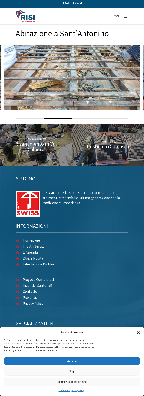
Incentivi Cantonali (37, 286)
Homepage (31, 240)
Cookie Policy (64, 390)
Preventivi (30, 298)
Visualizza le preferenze (72, 381)
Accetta (72, 361)
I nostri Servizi (33, 246)
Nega (72, 371)
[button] (138, 333)
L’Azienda (30, 252)
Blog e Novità (33, 258)
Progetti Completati (38, 280)
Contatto (30, 292)
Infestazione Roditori (39, 264)
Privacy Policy (78, 390)
